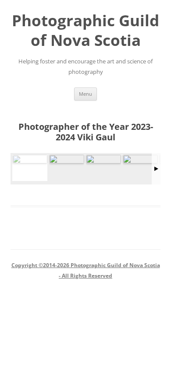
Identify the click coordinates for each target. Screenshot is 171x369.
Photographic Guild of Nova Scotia (85, 30)
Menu (85, 94)
